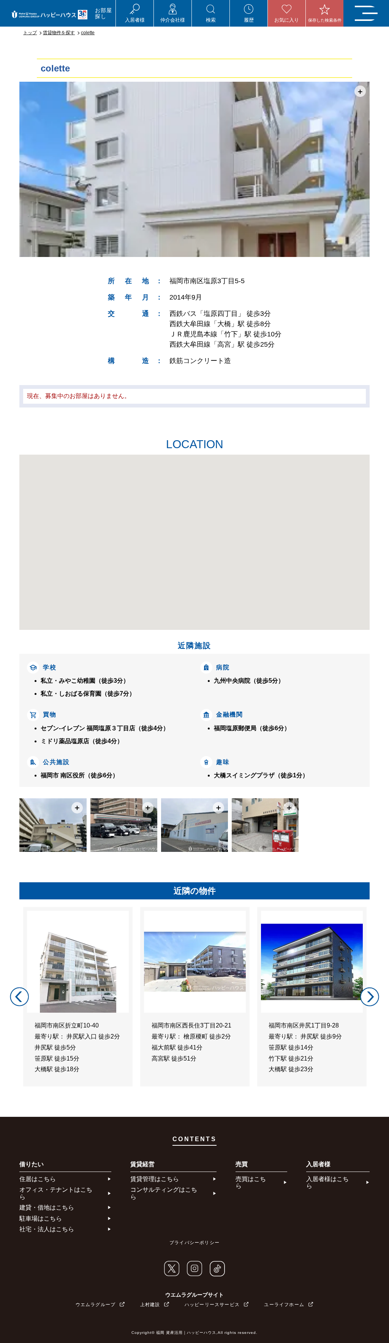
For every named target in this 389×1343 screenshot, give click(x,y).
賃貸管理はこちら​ (154, 1179)
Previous (19, 996)
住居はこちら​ (37, 1179)
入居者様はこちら (327, 1182)
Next (369, 996)
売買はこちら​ (251, 1182)
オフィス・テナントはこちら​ (55, 1193)
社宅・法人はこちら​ (46, 1229)
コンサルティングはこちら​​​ (163, 1193)
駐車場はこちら (40, 1218)
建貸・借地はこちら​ (46, 1207)
